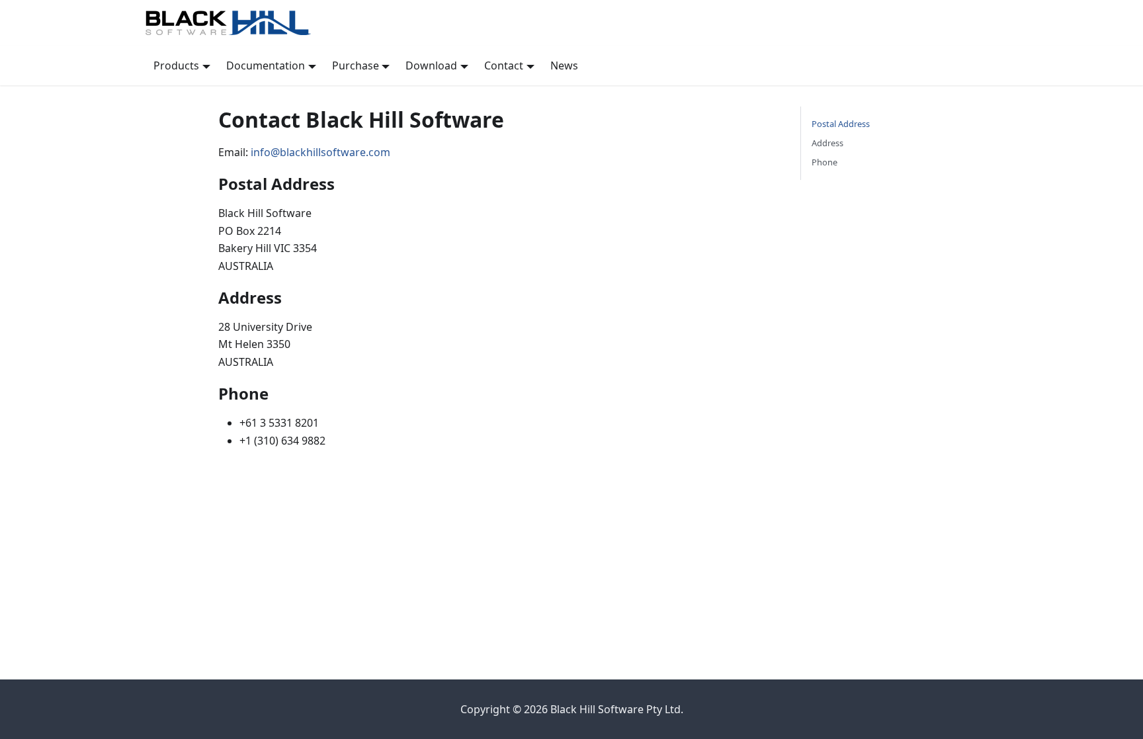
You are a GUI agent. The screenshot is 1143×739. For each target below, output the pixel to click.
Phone (824, 162)
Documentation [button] (265, 65)
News (564, 65)
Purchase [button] (355, 65)
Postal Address (841, 124)
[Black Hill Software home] (571, 23)
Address (827, 143)
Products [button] (176, 65)
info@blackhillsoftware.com (320, 152)
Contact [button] (503, 65)
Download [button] (431, 65)
